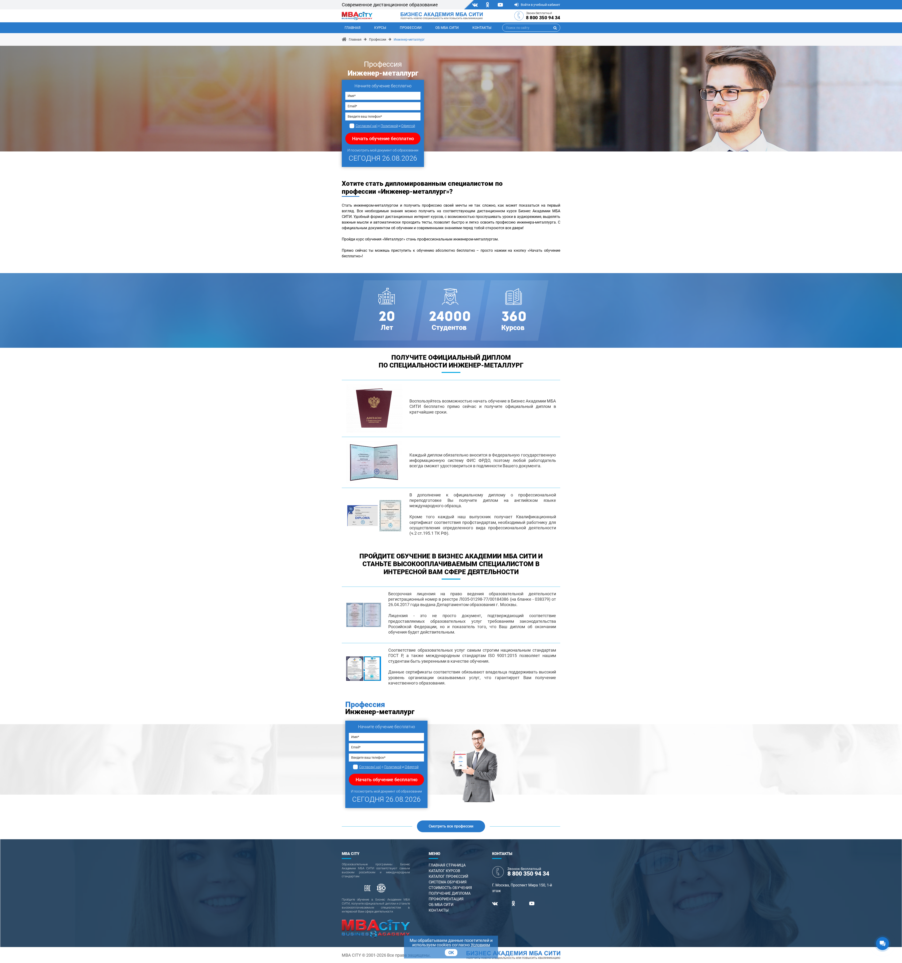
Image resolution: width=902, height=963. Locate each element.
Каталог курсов (444, 871)
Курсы (380, 28)
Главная (353, 28)
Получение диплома (449, 893)
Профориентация (446, 899)
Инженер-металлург (409, 39)
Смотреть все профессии (451, 826)
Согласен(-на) (366, 126)
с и (385, 126)
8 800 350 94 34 (543, 17)
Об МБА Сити (447, 28)
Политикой (389, 126)
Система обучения (448, 882)
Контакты (481, 28)
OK (451, 952)
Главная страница (447, 865)
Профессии (411, 28)
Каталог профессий (448, 876)
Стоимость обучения (450, 888)
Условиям (480, 944)
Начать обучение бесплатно (383, 138)
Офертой (408, 126)
